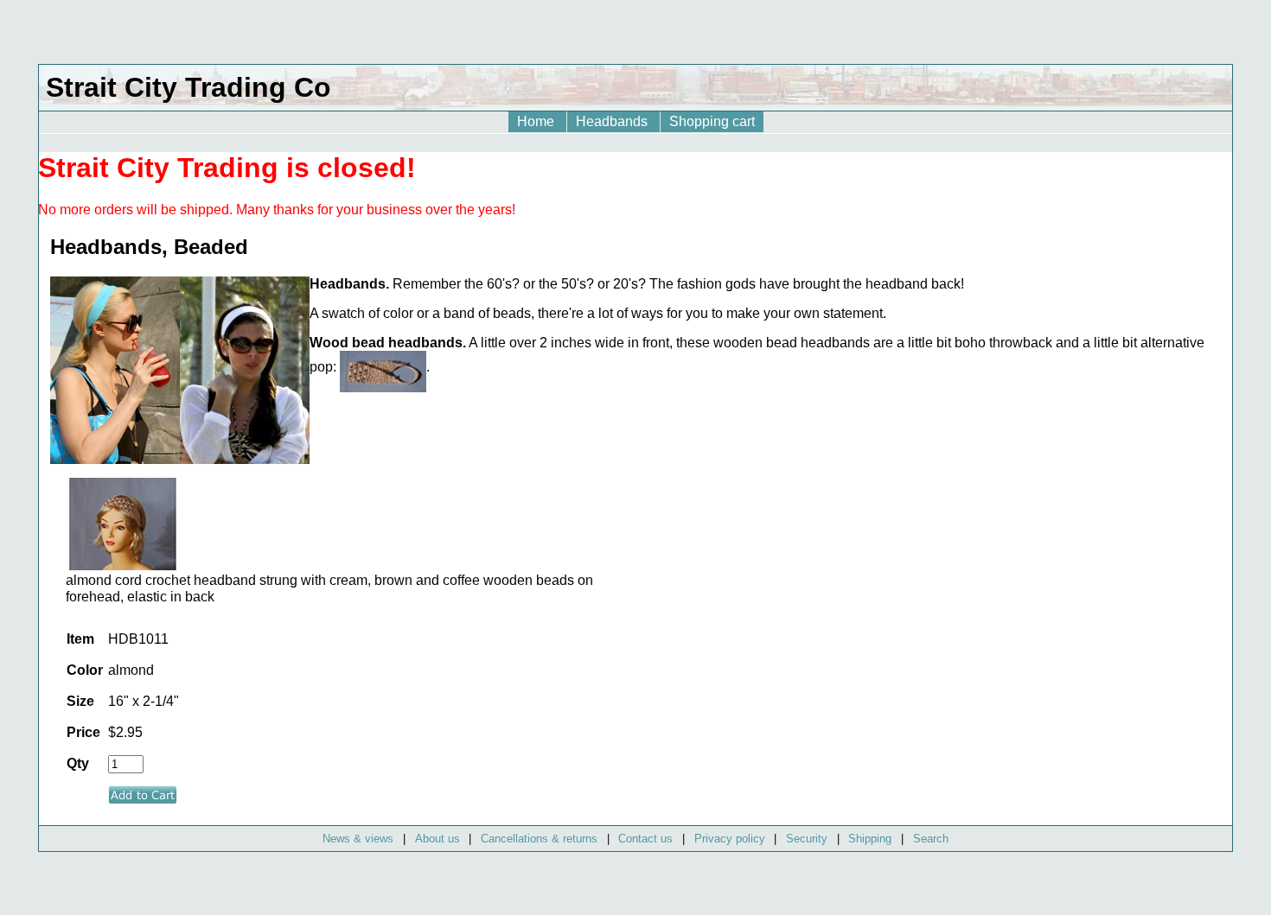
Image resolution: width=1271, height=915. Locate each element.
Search (930, 838)
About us (437, 838)
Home (537, 121)
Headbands (613, 121)
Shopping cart (712, 121)
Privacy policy (729, 838)
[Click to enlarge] (122, 565)
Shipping (869, 838)
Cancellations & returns (539, 838)
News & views (358, 838)
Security (806, 838)
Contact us (645, 838)
